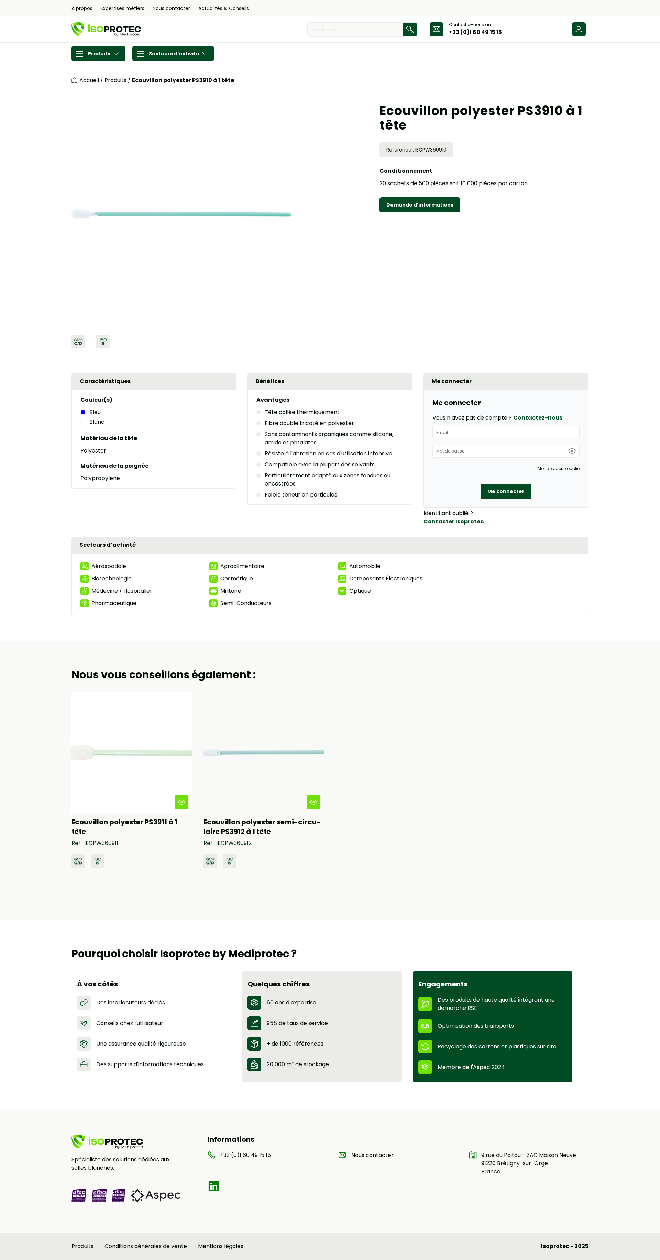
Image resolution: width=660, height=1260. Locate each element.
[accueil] (74, 80)
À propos (82, 8)
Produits (99, 53)
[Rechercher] (410, 29)
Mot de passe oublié (559, 468)
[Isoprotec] (106, 29)
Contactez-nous (537, 418)
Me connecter (506, 491)
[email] (436, 29)
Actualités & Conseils (223, 8)
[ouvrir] (181, 802)
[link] (132, 780)
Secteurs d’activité (174, 53)
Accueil (89, 80)
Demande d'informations (419, 204)
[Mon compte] (579, 29)
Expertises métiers (122, 8)
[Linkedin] (214, 1186)
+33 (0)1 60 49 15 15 (475, 32)
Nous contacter (171, 8)
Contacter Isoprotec (454, 521)
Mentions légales (220, 1246)
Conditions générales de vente (145, 1246)
